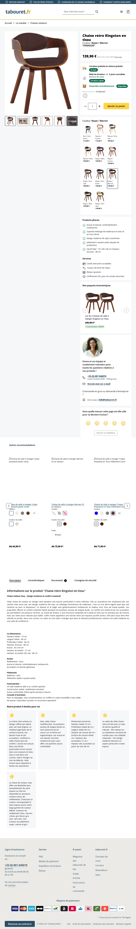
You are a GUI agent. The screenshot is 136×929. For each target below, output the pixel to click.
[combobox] (78, 12)
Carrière (99, 865)
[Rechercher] (97, 12)
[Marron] (28, 513)
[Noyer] (65, 524)
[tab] (15, 580)
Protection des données (103, 924)
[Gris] (22, 513)
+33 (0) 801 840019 (97, 376)
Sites (97, 874)
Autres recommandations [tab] (22, 445)
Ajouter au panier (116, 106)
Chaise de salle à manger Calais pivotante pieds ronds (23, 505)
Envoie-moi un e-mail (99, 383)
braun (58, 534)
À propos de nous (101, 858)
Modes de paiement (49, 861)
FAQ (41, 856)
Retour (42, 870)
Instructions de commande (79, 886)
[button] (85, 96)
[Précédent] (9, 506)
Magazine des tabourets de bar (79, 862)
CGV (69, 924)
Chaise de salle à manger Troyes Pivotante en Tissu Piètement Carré (110, 505)
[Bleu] (96, 513)
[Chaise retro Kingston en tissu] (41, 73)
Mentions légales (123, 924)
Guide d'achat (76, 875)
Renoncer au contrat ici (19, 923)
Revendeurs (101, 870)
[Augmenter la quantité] (99, 106)
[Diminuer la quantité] (85, 106)
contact (11, 885)
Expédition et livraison (50, 865)
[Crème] (17, 513)
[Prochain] (127, 506)
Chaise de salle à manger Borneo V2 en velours (68, 505)
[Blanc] (11, 513)
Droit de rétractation (82, 924)
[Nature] (17, 524)
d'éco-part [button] (118, 57)
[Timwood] (88, 46)
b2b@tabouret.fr (108, 399)
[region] (68, 506)
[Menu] (121, 12)
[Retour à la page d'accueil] (18, 11)
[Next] (126, 310)
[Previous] (85, 310)
